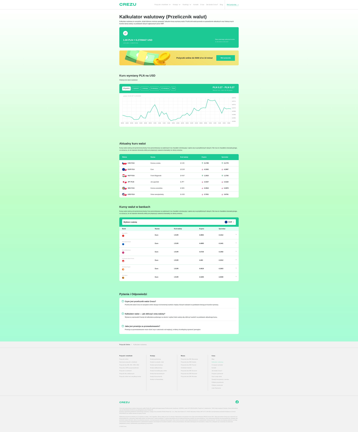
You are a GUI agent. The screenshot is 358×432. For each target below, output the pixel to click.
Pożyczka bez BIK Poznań (188, 365)
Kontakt (214, 368)
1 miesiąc (145, 88)
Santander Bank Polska (128, 258)
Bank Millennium (126, 250)
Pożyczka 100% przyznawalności (129, 368)
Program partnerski (217, 373)
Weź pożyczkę (226, 58)
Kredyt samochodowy (156, 365)
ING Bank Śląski (126, 267)
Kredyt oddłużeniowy (156, 368)
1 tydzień (136, 88)
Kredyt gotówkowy (155, 359)
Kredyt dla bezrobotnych (157, 373)
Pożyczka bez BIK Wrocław (189, 376)
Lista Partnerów (216, 388)
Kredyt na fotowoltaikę (156, 379)
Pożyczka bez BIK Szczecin (189, 370)
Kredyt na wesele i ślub (157, 362)
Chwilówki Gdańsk (186, 368)
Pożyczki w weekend (125, 370)
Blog (213, 359)
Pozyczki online (123, 359)
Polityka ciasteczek (217, 385)
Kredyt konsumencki (156, 376)
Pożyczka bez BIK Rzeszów (189, 373)
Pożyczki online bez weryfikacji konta (130, 376)
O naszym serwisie (217, 365)
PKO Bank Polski (126, 241)
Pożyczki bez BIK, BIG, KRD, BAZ (129, 365)
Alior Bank (124, 275)
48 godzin (126, 88)
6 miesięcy (154, 88)
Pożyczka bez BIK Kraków (188, 362)
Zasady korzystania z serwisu (220, 379)
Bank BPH (124, 233)
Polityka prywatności (218, 382)
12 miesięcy (165, 88)
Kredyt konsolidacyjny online (158, 370)
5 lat (173, 88)
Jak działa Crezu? (217, 370)
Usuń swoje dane (217, 376)
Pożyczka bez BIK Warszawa (189, 359)
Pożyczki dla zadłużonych (126, 373)
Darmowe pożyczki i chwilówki (128, 362)
